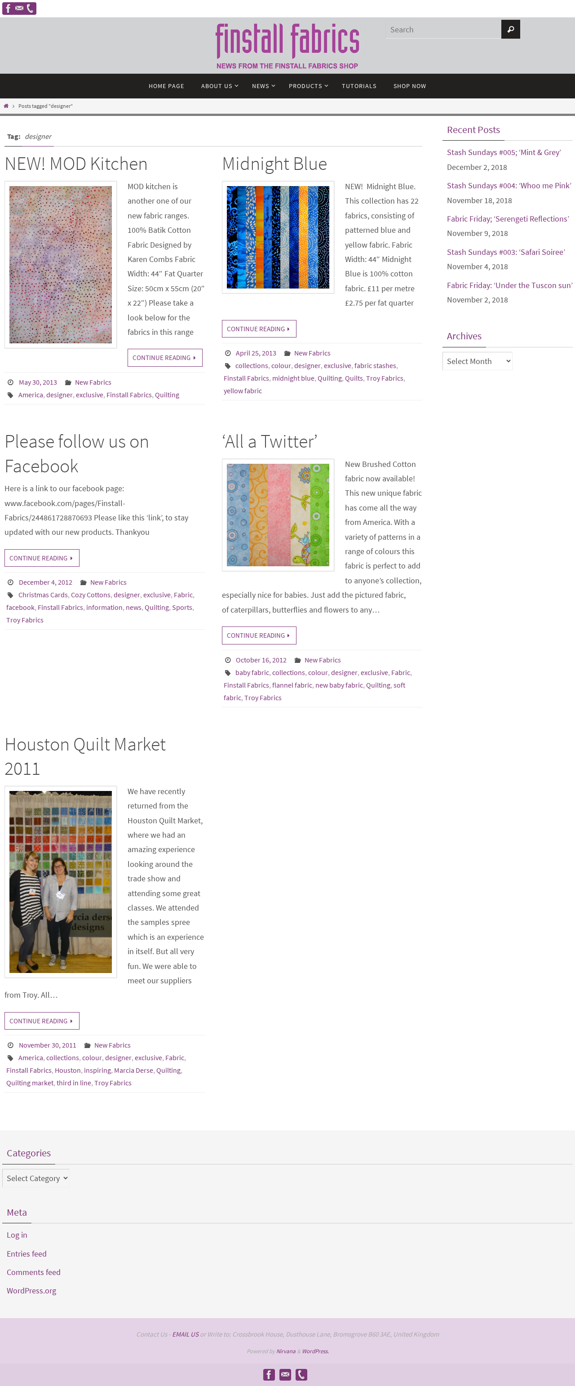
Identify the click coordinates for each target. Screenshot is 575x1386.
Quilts (354, 377)
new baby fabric (339, 684)
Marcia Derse (133, 1070)
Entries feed (27, 1253)
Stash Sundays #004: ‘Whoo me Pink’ (509, 185)
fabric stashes (375, 365)
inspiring (97, 1070)
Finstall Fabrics (129, 394)
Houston (68, 1070)
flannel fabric (292, 684)
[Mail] (19, 8)
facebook (20, 607)
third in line (74, 1082)
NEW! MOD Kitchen (76, 163)
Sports (182, 607)
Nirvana (286, 1351)
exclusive (89, 394)
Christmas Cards (43, 594)
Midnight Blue (274, 163)
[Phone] (30, 8)
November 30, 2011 (47, 1044)
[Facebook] (8, 8)
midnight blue (293, 377)
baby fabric (252, 672)
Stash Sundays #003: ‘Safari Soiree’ (506, 252)
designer (59, 394)
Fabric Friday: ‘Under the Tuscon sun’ (510, 285)
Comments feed (34, 1272)
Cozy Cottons (91, 594)
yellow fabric (243, 390)
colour (281, 365)
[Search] (510, 29)
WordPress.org (31, 1290)
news (134, 607)
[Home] (6, 105)
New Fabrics (93, 382)
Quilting (167, 394)
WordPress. (315, 1351)
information (104, 607)
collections (251, 365)
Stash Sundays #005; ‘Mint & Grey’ (504, 152)
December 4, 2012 (45, 582)
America (30, 394)
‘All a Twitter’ (270, 441)
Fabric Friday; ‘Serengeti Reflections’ (508, 218)
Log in (17, 1235)
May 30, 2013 (38, 382)
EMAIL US (185, 1334)
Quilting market (29, 1082)
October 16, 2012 (261, 659)
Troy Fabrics (384, 377)
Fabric (183, 594)
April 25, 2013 (256, 352)
